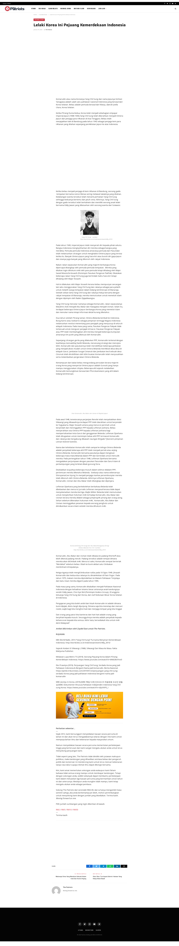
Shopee (98, 930)
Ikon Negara (91, 9)
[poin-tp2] (89, 718)
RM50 (75, 809)
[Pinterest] (37, 108)
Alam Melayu (53, 9)
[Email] (37, 112)
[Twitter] (37, 99)
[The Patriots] (15, 8)
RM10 (69, 809)
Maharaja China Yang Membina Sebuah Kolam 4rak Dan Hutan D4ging (71, 877)
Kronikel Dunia (65, 9)
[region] (107, 158)
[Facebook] (37, 95)
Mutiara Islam (79, 9)
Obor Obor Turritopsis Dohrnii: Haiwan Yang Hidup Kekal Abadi (107, 877)
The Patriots (48, 29)
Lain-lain (101, 9)
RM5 (63, 809)
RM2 (58, 809)
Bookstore (89, 930)
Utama (33, 9)
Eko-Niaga (42, 9)
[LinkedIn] (37, 104)
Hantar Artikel (7, 3)
